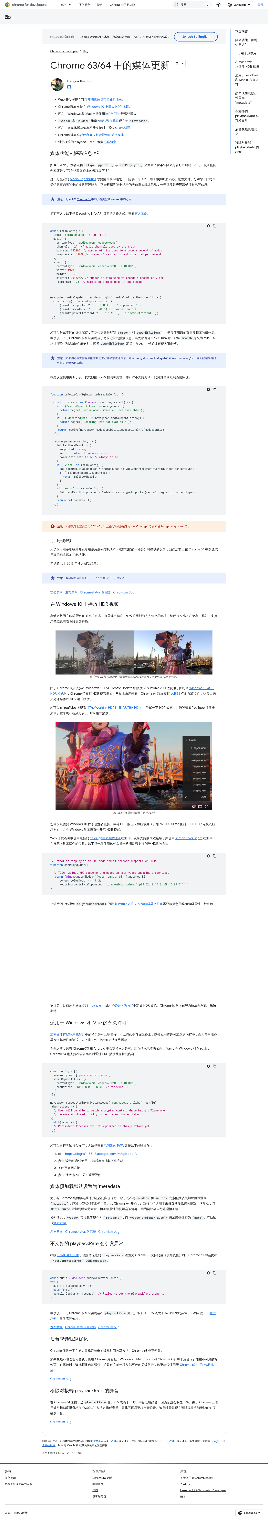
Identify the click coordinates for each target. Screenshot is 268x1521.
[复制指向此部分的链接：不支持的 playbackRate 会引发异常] (127, 1244)
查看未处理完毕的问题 (18, 1484)
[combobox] (192, 4)
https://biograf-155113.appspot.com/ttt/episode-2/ (101, 1154)
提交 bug (10, 1478)
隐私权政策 (21, 1512)
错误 (127, 128)
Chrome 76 (84, 199)
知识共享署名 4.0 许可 (103, 1441)
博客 (100, 4)
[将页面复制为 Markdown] (176, 63)
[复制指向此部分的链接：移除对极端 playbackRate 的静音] (123, 1391)
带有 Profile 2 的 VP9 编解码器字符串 (137, 904)
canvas (96, 1006)
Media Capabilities (83, 179)
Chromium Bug (123, 592)
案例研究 (84, 4)
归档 (95, 1490)
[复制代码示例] (214, 226)
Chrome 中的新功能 (122, 4)
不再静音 (110, 142)
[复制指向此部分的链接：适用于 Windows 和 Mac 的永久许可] (130, 1023)
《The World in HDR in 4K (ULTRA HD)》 (114, 708)
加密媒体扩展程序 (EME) (67, 1035)
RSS (182, 1496)
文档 (63, 4)
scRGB (175, 694)
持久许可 (111, 114)
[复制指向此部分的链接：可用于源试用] (78, 541)
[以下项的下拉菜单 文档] (71, 4)
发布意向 (71, 592)
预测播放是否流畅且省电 (105, 100)
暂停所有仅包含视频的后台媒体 (102, 135)
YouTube (185, 1484)
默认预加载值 (109, 121)
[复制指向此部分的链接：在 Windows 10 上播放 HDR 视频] (123, 604)
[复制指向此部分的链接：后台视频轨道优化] (92, 1339)
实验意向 (56, 592)
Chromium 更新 (102, 1478)
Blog (9, 16)
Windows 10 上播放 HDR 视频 (108, 107)
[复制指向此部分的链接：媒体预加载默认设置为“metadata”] (125, 1186)
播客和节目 (99, 1496)
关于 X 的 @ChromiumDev (196, 1478)
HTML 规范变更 (68, 1255)
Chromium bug (108, 1232)
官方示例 (141, 214)
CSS (85, 1006)
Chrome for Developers (64, 51)
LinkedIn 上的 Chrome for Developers (203, 1490)
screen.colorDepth (188, 838)
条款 (7, 1512)
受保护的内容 (123, 1006)
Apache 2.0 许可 (164, 1441)
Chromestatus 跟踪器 (95, 592)
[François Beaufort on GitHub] (69, 88)
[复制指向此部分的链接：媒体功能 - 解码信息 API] (104, 153)
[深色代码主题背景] (208, 226)
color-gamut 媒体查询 (105, 838)
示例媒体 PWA (114, 1146)
